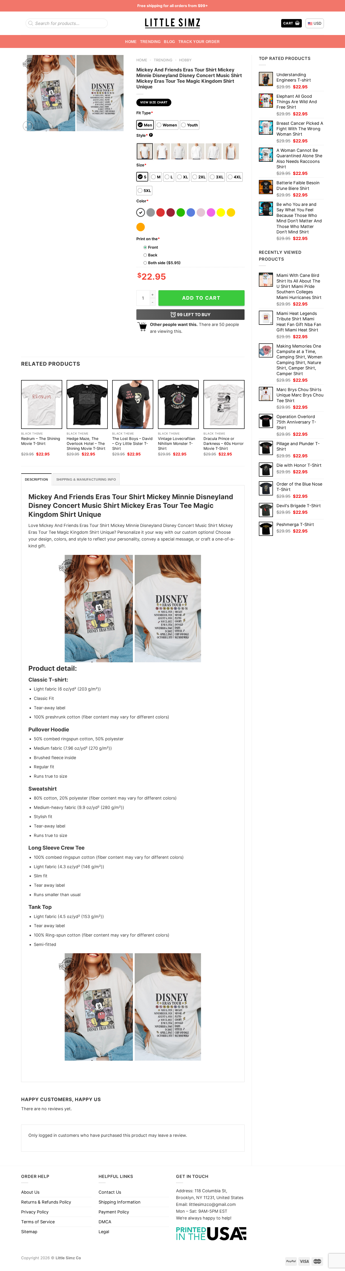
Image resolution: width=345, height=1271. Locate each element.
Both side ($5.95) (164, 262)
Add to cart (201, 298)
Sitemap (29, 1231)
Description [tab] (36, 479)
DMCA (105, 1221)
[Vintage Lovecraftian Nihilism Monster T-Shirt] (178, 405)
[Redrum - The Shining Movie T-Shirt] (42, 405)
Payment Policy (114, 1211)
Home (131, 41)
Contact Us (110, 1192)
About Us (30, 1192)
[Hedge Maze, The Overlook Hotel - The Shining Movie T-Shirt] (87, 405)
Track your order (199, 41)
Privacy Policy (35, 1211)
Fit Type (144, 112)
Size (141, 165)
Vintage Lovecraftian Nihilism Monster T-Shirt (176, 443)
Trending (150, 41)
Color (142, 201)
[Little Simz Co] (172, 23)
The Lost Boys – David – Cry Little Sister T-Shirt (132, 443)
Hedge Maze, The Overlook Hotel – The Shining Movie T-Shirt (86, 443)
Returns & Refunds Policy (46, 1202)
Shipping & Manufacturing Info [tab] (86, 479)
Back (152, 255)
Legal (104, 1231)
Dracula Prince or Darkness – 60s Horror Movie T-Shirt (223, 443)
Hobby (185, 60)
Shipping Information (120, 1202)
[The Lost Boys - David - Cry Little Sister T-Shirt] (133, 405)
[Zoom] (28, 126)
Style (144, 135)
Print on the (148, 238)
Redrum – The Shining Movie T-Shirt (40, 441)
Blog (169, 41)
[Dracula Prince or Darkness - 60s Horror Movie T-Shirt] (224, 405)
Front (153, 247)
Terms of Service (38, 1221)
